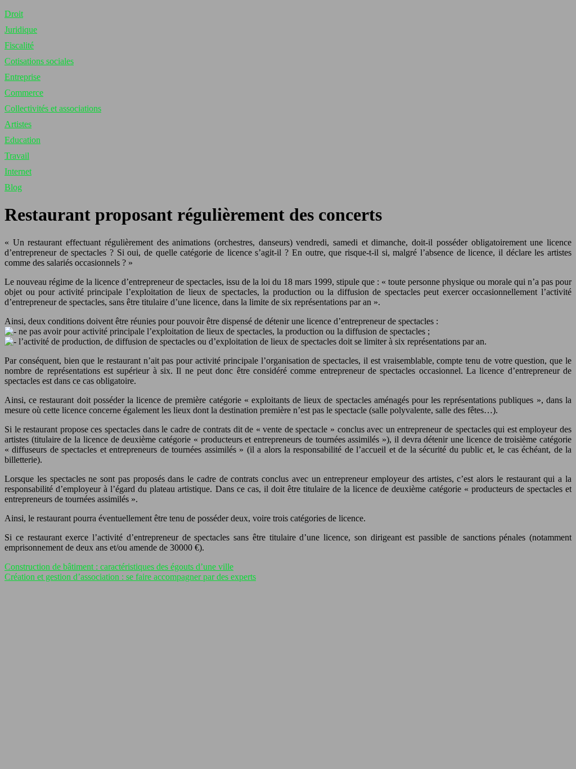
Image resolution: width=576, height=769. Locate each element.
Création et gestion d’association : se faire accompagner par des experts (130, 577)
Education (22, 140)
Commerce (23, 92)
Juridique (20, 29)
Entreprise (22, 77)
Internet (18, 171)
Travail (16, 155)
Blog (13, 187)
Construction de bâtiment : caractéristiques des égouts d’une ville (118, 566)
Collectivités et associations (52, 108)
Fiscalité (19, 45)
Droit (13, 14)
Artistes (18, 124)
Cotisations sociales (39, 61)
